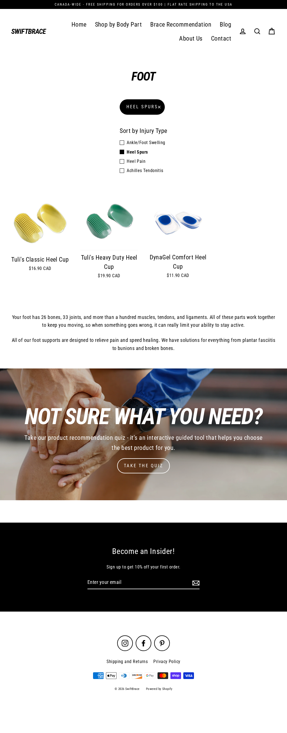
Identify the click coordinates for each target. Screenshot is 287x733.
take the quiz (143, 465)
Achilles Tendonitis (145, 170)
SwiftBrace (28, 31)
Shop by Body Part (118, 24)
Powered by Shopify (159, 689)
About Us (191, 38)
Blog (225, 24)
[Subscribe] (195, 582)
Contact (221, 38)
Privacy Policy (166, 661)
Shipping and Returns (127, 661)
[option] (143, 434)
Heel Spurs (142, 106)
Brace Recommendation (180, 24)
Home (79, 24)
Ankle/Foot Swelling (146, 142)
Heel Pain (136, 161)
